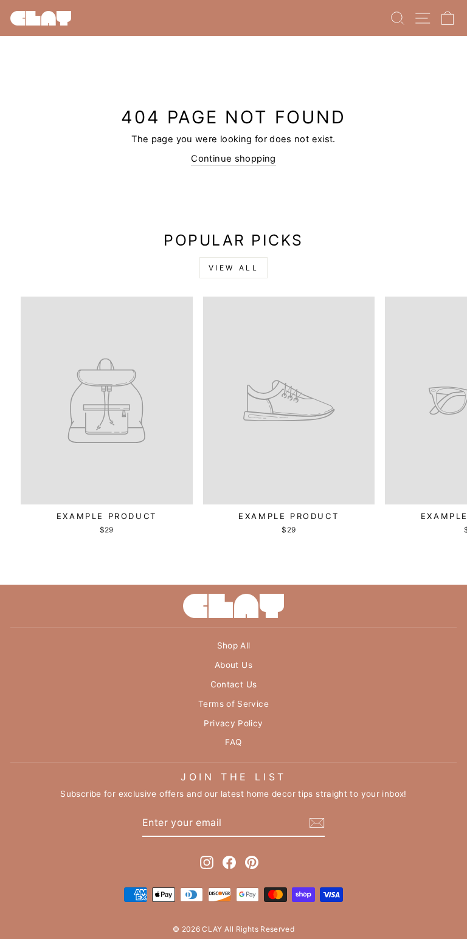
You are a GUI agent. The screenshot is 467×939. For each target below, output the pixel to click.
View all (234, 267)
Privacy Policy (233, 723)
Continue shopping (233, 158)
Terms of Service (233, 704)
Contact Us (233, 684)
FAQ (233, 742)
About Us (233, 665)
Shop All (234, 645)
